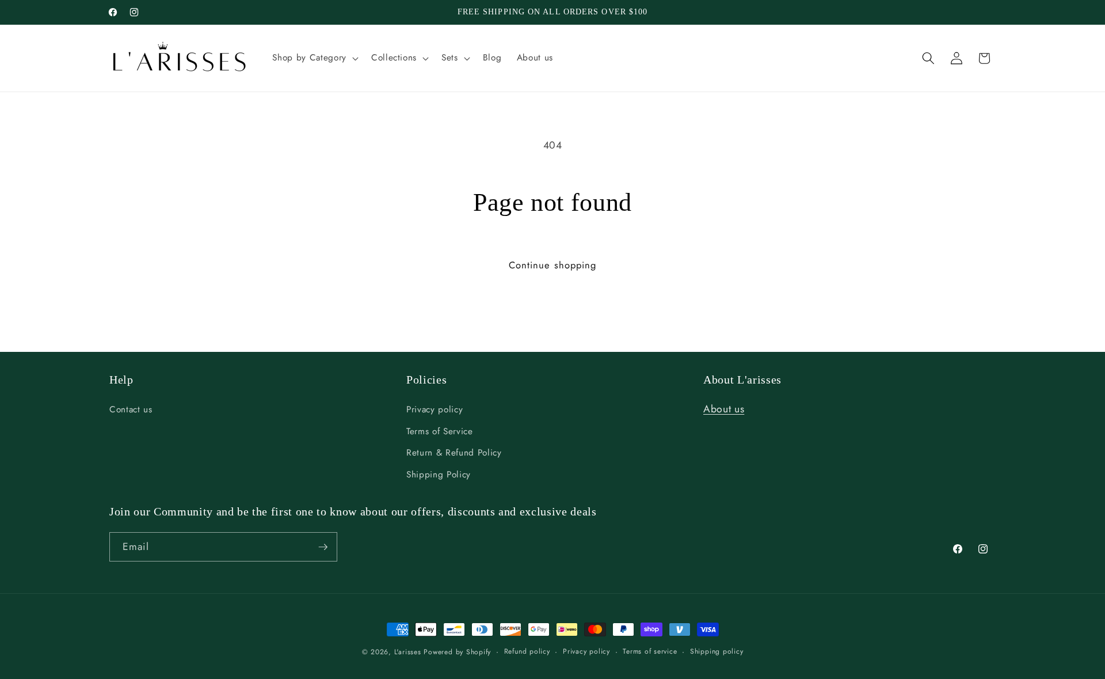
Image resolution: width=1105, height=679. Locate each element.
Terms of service (650, 651)
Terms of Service (439, 431)
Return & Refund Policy (454, 452)
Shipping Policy (438, 474)
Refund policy (527, 651)
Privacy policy (434, 409)
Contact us (131, 409)
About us (723, 408)
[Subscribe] (323, 547)
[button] (314, 58)
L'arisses (407, 652)
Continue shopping (553, 265)
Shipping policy (717, 651)
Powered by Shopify (457, 652)
